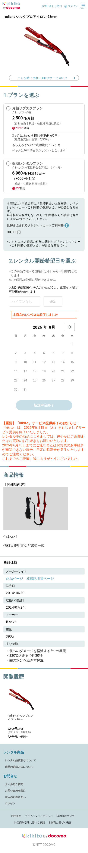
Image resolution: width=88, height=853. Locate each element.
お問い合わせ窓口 (15, 790)
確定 (53, 301)
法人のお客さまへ (15, 797)
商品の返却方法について (19, 766)
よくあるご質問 (14, 784)
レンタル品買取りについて (20, 760)
